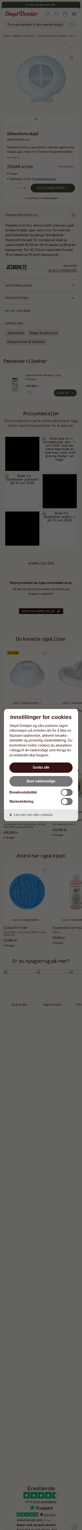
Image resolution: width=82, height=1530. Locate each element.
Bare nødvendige (41, 781)
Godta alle (41, 767)
